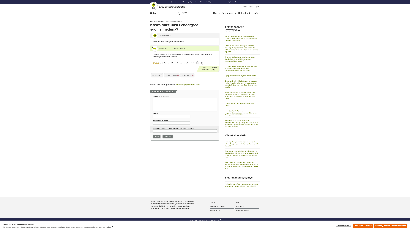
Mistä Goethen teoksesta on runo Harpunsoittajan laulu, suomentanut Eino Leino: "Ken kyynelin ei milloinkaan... (241, 113)
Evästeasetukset (343, 226)
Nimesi (155, 114)
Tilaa (237, 202)
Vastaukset (228, 13)
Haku (153, 13)
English (251, 6)
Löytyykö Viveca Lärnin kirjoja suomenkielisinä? (241, 76)
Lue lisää (108, 227)
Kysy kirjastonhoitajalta (157, 21)
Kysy (216, 13)
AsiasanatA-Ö (184, 13)
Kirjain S (180, 21)
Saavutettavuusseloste (217, 206)
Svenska (244, 6)
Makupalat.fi (214, 210)
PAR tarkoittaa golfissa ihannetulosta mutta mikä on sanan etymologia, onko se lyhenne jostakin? (241, 185)
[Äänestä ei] (201, 63)
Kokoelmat (244, 13)
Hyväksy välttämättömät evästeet (390, 226)
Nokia (213, 69)
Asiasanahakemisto (171, 21)
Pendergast (156, 75)
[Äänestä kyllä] (197, 62)
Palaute (212, 202)
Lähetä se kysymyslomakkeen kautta (187, 85)
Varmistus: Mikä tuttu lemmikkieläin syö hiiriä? (170, 128)
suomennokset (186, 75)
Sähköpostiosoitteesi (160, 120)
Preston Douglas (170, 75)
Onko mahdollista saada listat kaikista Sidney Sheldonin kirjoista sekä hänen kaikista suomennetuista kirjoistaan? (240, 59)
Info (256, 13)
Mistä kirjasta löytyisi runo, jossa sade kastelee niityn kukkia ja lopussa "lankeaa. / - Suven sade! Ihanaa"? (241, 144)
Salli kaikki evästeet (363, 226)
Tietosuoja (238, 206)
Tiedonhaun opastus (242, 210)
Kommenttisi (157, 96)
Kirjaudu (257, 6)
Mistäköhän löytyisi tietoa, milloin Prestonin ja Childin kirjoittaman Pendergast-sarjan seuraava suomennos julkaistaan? (241, 38)
